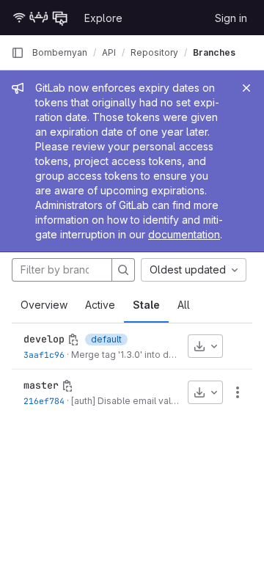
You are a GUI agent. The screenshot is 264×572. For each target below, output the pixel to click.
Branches (214, 52)
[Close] (246, 88)
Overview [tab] (44, 304)
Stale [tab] (146, 304)
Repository (154, 52)
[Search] (123, 270)
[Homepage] (40, 17)
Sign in (231, 18)
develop (44, 338)
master (41, 385)
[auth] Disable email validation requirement (163, 400)
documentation (184, 234)
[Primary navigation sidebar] (17, 53)
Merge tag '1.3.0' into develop (135, 354)
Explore (103, 18)
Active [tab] (100, 304)
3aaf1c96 (44, 354)
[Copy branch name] (73, 339)
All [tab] (183, 304)
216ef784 (44, 400)
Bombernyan (59, 52)
